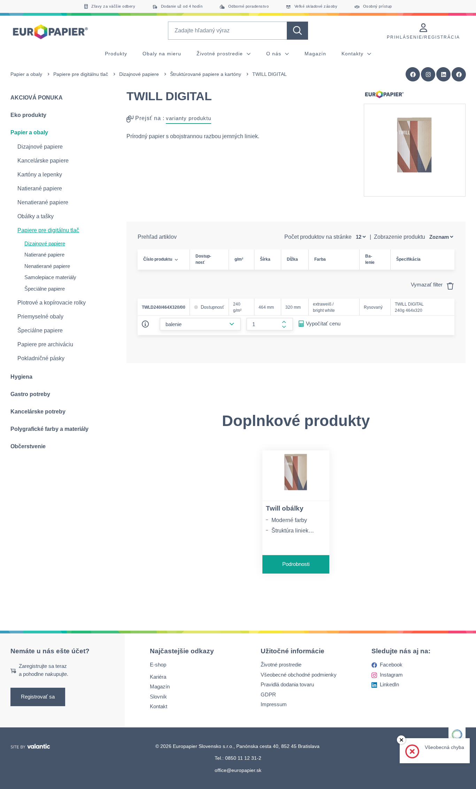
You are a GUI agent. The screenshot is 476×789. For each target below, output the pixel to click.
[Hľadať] (297, 31)
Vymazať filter (427, 284)
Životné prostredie (221, 53)
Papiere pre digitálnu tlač (80, 74)
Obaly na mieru (162, 53)
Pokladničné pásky (40, 358)
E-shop (158, 665)
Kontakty (353, 53)
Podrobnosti (295, 564)
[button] (459, 74)
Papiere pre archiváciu (45, 344)
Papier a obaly (26, 74)
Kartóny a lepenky (39, 174)
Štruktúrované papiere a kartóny (205, 74)
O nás (274, 53)
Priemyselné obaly (40, 316)
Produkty (116, 53)
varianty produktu (188, 118)
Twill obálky (285, 508)
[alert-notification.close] (401, 739)
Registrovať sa (38, 697)
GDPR (268, 694)
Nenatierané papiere (42, 202)
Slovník (158, 696)
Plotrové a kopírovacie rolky (51, 303)
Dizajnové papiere (139, 74)
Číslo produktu (157, 259)
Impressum (274, 704)
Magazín (315, 53)
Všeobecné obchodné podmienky (299, 674)
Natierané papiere (39, 188)
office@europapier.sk (238, 770)
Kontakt (158, 706)
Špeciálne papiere (44, 289)
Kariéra (158, 676)
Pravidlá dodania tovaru (287, 684)
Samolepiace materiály (50, 277)
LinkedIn (389, 684)
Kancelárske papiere (43, 161)
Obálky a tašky (35, 216)
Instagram (391, 674)
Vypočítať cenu (323, 323)
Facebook (391, 665)
